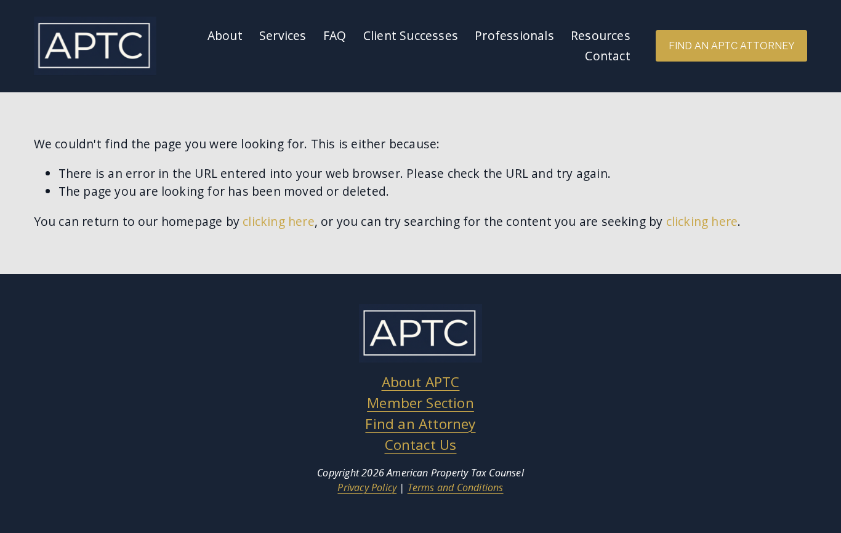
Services (283, 35)
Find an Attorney (420, 423)
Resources (600, 35)
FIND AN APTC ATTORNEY (732, 46)
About (225, 35)
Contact (607, 55)
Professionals (514, 35)
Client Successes (410, 35)
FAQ (335, 35)
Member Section (420, 402)
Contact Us (421, 444)
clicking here (279, 221)
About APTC (421, 381)
